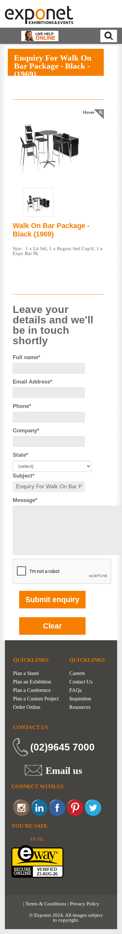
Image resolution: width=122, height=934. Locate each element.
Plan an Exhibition (32, 681)
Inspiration (80, 698)
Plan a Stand (26, 673)
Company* (26, 430)
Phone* (22, 406)
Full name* (26, 357)
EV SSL (37, 839)
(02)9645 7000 (62, 747)
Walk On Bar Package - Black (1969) (51, 230)
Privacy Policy (84, 903)
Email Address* (32, 382)
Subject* (23, 476)
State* (20, 455)
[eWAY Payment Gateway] (37, 860)
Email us (64, 770)
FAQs (75, 690)
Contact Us (80, 681)
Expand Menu (82, 83)
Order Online (26, 707)
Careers (77, 673)
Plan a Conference (32, 690)
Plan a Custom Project (36, 698)
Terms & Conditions (45, 903)
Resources (79, 707)
